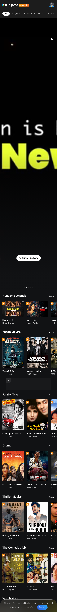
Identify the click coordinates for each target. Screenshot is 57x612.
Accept (42, 607)
